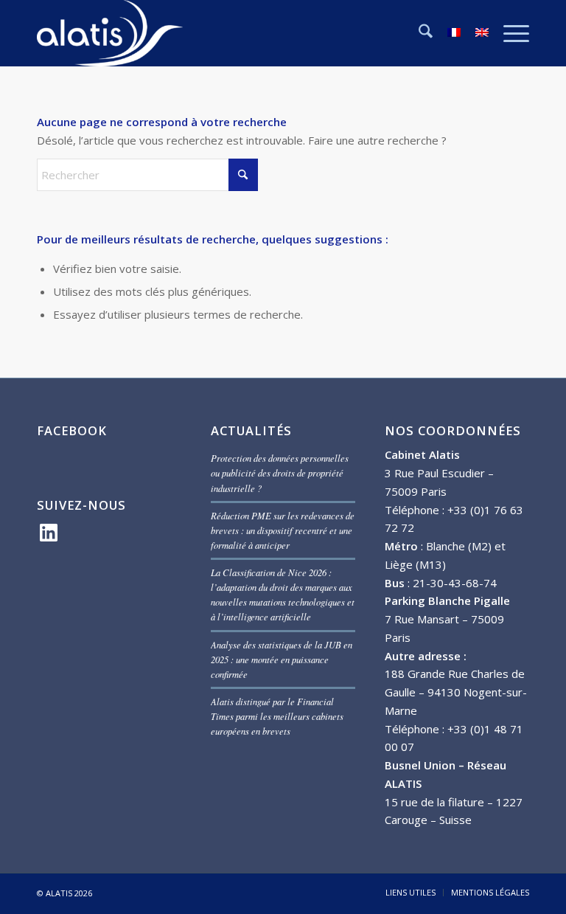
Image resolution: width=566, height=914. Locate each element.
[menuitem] (418, 33)
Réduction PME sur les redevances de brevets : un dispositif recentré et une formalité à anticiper (282, 530)
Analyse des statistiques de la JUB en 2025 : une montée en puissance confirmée (281, 659)
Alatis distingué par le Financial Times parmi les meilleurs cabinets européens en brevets (277, 716)
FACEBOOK (72, 430)
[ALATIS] (110, 33)
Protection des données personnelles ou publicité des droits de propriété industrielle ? (280, 472)
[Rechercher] (418, 33)
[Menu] (509, 33)
